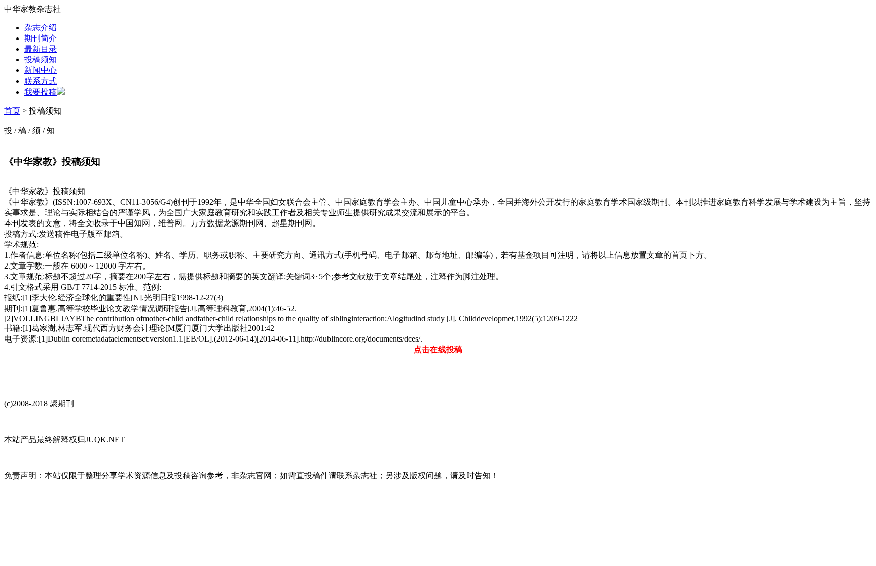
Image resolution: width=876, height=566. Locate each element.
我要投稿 (40, 92)
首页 (12, 110)
